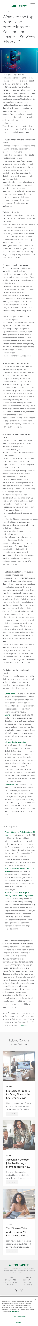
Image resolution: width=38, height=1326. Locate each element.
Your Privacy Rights (19, 1316)
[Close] (35, 1300)
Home (19, 6)
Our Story (28, 1277)
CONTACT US (27, 1280)
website (24, 1026)
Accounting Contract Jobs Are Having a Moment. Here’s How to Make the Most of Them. (19, 1153)
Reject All (19, 1322)
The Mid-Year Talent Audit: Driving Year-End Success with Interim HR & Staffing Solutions (19, 1222)
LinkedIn (16, 1290)
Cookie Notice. (14, 1311)
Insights (10, 1285)
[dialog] (19, 1311)
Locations (28, 1285)
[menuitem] (10, 1279)
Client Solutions (10, 1282)
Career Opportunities (10, 1279)
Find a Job (28, 1282)
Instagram (21, 1290)
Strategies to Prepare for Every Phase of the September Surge (19, 1084)
